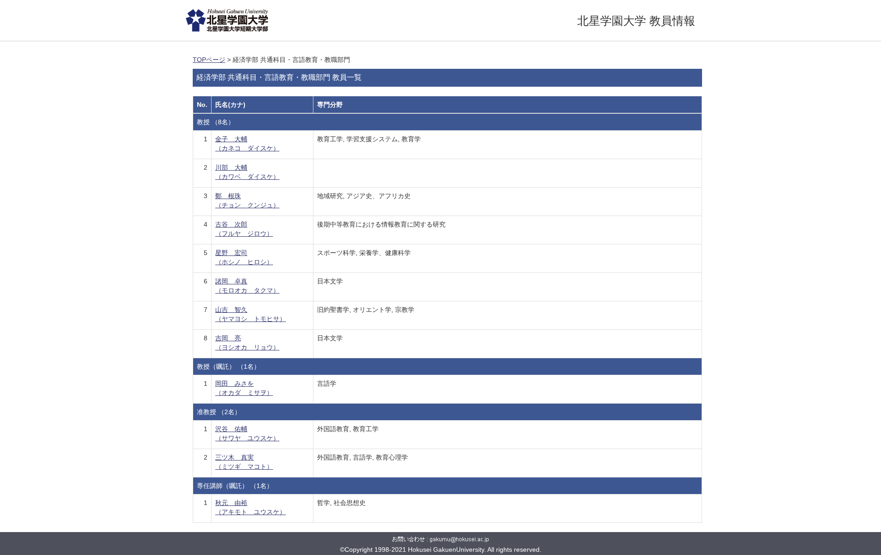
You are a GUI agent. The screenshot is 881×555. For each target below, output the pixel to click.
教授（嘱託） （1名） (228, 366)
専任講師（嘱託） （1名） (235, 485)
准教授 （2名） (219, 412)
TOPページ (209, 59)
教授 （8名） (215, 122)
